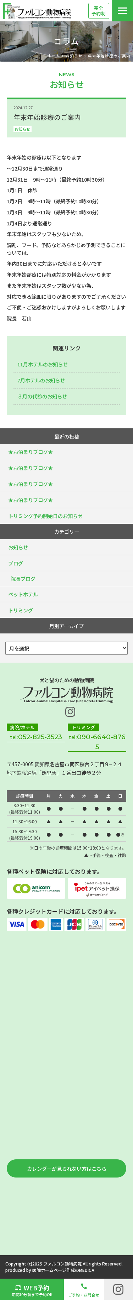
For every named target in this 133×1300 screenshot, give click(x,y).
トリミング (20, 610)
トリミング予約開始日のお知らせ (45, 516)
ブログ (15, 563)
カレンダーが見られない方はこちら (66, 1168)
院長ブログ (23, 578)
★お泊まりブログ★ (30, 451)
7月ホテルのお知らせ (41, 380)
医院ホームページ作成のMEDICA (63, 1270)
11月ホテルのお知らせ (42, 364)
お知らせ (22, 129)
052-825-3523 (40, 737)
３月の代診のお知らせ (42, 396)
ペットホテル (23, 594)
